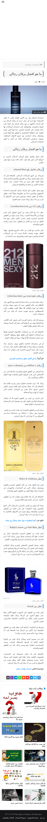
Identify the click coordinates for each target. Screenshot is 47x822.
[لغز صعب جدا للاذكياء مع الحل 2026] (34, 732)
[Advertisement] (23, 33)
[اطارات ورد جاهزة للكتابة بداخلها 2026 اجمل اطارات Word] (12, 756)
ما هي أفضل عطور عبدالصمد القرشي (22, 358)
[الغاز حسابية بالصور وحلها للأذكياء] (12, 775)
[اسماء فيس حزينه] (12, 795)
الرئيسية (36, 64)
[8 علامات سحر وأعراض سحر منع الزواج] (34, 756)
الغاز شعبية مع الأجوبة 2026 (13, 737)
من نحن (42, 818)
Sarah (43, 82)
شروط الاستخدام (20, 818)
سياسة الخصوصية (32, 818)
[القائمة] (3, 3)
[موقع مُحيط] (23, 3)
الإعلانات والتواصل (8, 818)
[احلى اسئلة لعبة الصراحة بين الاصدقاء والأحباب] (34, 698)
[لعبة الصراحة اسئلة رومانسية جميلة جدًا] (12, 703)
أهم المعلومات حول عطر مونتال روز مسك (20, 520)
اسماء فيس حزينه (17, 803)
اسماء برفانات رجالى (23, 669)
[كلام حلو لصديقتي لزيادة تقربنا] (34, 795)
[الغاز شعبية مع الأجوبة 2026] (12, 729)
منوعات (28, 64)
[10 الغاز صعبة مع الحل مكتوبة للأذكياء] (34, 775)
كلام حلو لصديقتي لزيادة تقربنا (35, 803)
